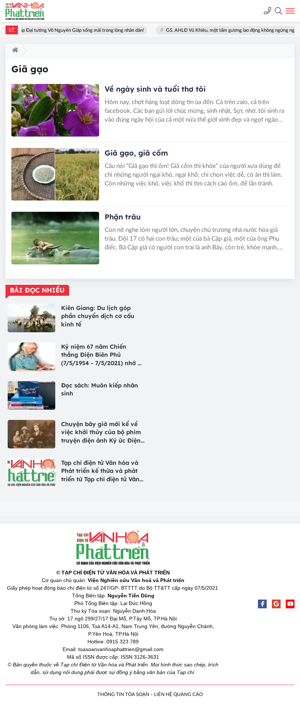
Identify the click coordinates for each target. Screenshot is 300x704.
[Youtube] (290, 604)
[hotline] (267, 11)
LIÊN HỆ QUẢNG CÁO (178, 694)
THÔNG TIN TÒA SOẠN (123, 694)
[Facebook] (262, 604)
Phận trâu (123, 216)
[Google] (276, 604)
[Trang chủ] (13, 50)
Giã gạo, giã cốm (136, 152)
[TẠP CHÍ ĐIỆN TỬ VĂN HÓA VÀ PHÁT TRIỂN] (31, 11)
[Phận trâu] (55, 238)
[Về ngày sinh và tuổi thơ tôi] (55, 110)
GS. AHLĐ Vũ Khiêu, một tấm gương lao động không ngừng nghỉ (227, 30)
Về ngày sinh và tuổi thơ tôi (155, 88)
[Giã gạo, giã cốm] (55, 174)
